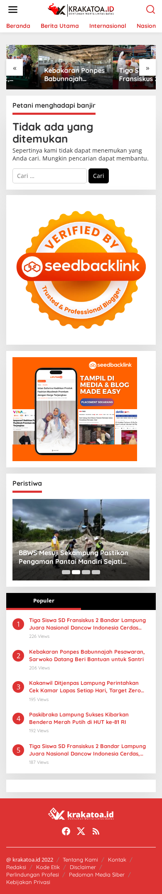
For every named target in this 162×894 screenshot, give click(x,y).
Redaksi (16, 867)
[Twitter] (81, 831)
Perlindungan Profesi (32, 874)
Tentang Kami (80, 859)
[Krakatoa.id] (83, 9)
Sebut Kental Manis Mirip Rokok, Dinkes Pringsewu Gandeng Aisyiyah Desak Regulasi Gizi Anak (90, 557)
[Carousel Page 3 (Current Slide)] (86, 572)
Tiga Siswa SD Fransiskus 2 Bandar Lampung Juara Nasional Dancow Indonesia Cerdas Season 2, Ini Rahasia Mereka (117, 75)
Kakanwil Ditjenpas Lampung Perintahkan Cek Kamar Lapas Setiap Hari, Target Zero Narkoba (85, 686)
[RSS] (96, 831)
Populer (43, 600)
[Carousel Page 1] (66, 572)
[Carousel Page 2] (76, 572)
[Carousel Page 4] (96, 572)
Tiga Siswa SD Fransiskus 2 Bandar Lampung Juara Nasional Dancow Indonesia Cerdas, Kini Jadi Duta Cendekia (87, 750)
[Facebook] (66, 831)
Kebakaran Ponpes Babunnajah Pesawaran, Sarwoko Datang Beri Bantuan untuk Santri (43, 75)
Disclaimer (83, 867)
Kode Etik (48, 867)
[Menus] (13, 9)
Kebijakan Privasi (28, 882)
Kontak (117, 859)
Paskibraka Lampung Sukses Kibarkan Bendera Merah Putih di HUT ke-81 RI (79, 718)
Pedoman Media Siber (97, 874)
